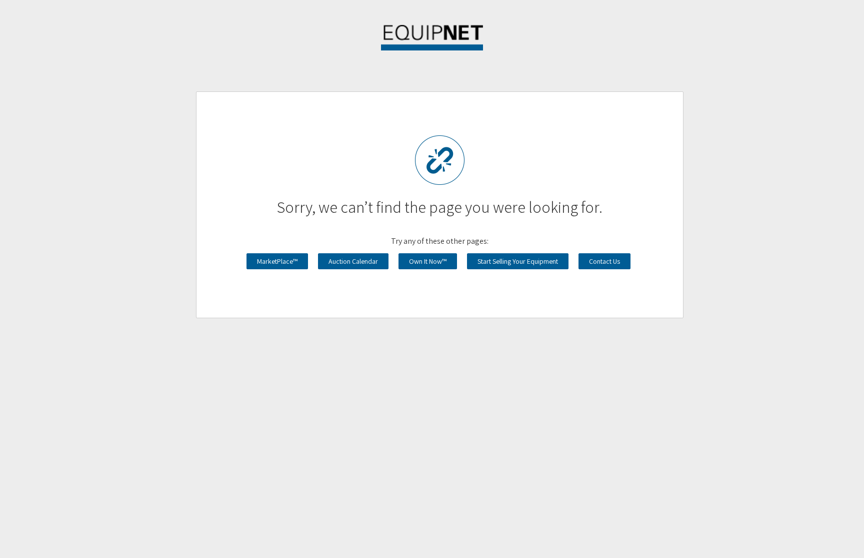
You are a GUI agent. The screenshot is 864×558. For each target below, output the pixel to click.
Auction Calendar (353, 261)
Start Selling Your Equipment (518, 261)
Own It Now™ (427, 261)
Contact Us (604, 261)
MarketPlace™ (277, 261)
